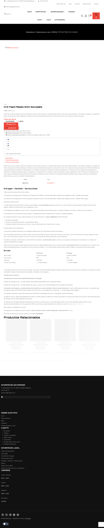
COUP (49, 20)
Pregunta (12, 124)
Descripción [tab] (9, 158)
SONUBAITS (50, 183)
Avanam (28, 518)
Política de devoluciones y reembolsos (12, 468)
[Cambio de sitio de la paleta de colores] (5, 524)
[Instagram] (10, 514)
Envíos (3, 463)
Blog (70, 4)
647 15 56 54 (5, 390)
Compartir (12, 128)
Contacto (77, 4)
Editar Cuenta (8, 437)
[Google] (17, 514)
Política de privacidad (7, 451)
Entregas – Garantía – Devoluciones (11, 461)
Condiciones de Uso (7, 458)
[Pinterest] (14, 514)
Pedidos (6, 433)
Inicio (2, 416)
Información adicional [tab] (12, 160)
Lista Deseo (7, 439)
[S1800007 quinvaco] (33, 74)
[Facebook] (2, 514)
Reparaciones (87, 4)
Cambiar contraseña (10, 435)
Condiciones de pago (7, 456)
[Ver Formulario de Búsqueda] (82, 16)
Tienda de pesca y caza (8, 425)
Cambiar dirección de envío (12, 442)
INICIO (29, 12)
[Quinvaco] (12, 16)
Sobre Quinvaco (61, 4)
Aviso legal (4, 453)
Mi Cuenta (7, 431)
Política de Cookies (7, 465)
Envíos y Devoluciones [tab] (12, 162)
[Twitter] (6, 514)
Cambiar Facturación (10, 444)
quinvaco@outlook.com (8, 393)
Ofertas (96, 4)
